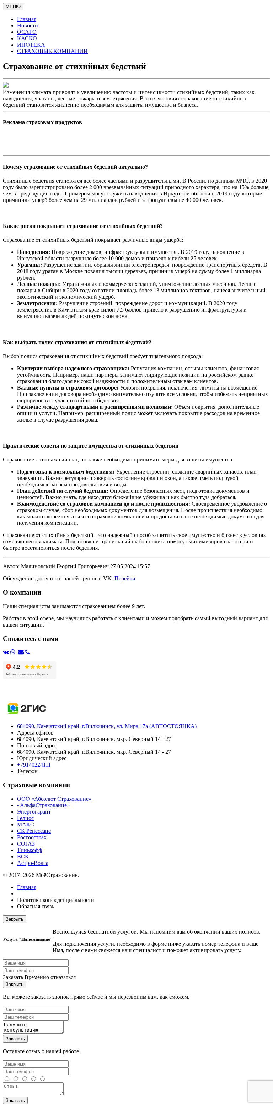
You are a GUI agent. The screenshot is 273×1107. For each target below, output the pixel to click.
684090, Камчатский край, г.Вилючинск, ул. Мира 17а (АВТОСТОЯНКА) (107, 726)
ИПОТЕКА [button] (31, 45)
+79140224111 (34, 765)
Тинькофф (29, 850)
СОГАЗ (26, 844)
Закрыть (14, 919)
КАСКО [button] (27, 38)
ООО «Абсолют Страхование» (54, 799)
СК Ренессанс (34, 831)
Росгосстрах (32, 837)
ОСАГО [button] (27, 32)
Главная (26, 887)
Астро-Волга (32, 863)
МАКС (25, 824)
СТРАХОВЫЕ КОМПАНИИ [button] (52, 51)
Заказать (15, 1038)
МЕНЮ (13, 6)
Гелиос (25, 818)
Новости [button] (27, 25)
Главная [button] (26, 19)
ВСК (23, 856)
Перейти (124, 578)
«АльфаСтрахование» (43, 805)
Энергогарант (34, 812)
